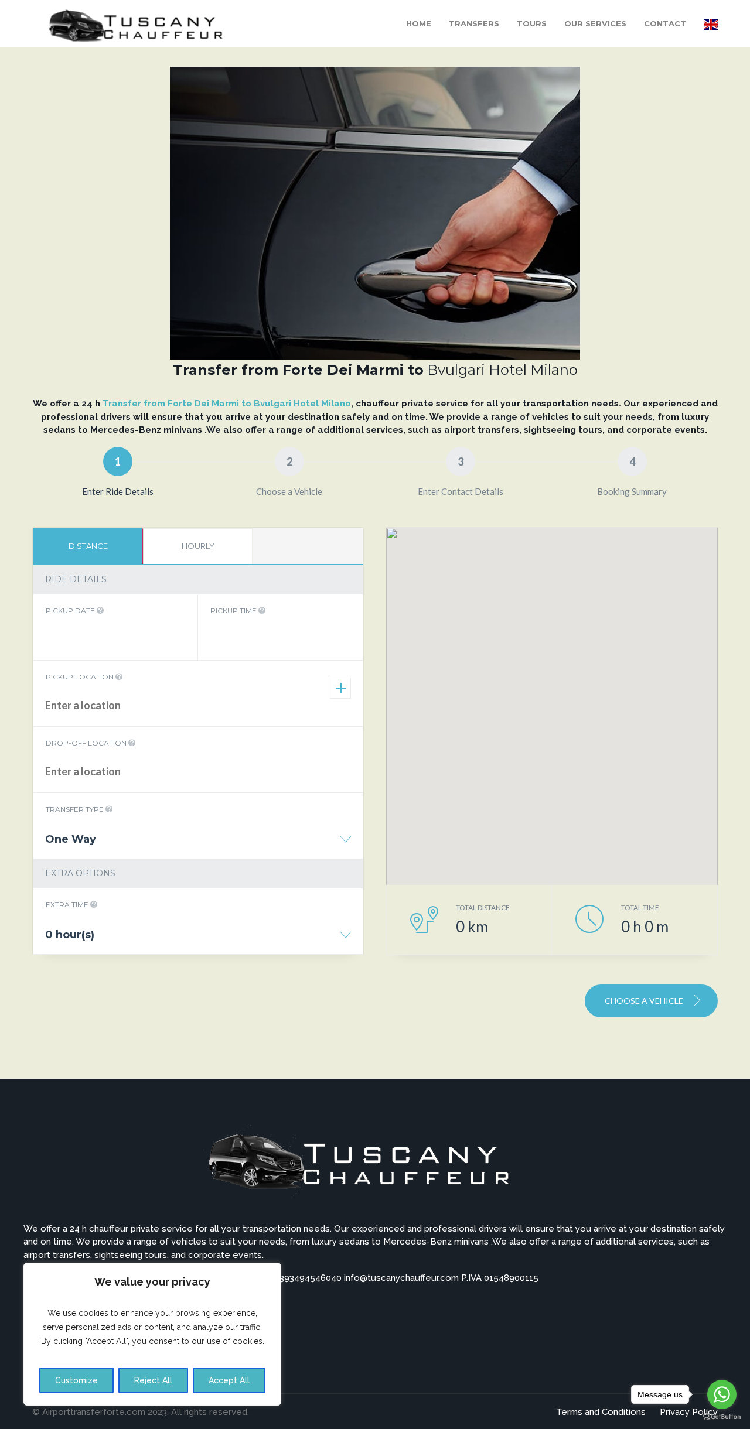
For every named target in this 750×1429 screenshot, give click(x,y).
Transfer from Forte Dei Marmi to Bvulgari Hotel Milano (225, 403)
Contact (665, 23)
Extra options (80, 873)
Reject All (153, 1380)
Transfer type (75, 809)
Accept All (229, 1380)
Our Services (595, 23)
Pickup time (234, 610)
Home (418, 23)
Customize (76, 1380)
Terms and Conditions (601, 1412)
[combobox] (198, 844)
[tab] (88, 546)
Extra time (68, 904)
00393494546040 (306, 1278)
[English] (711, 23)
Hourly (198, 546)
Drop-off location (87, 743)
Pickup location (80, 676)
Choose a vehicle (645, 1001)
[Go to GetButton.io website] (722, 1417)
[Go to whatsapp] (722, 1394)
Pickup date (71, 610)
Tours (532, 23)
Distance (88, 546)
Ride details (76, 579)
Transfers (474, 23)
